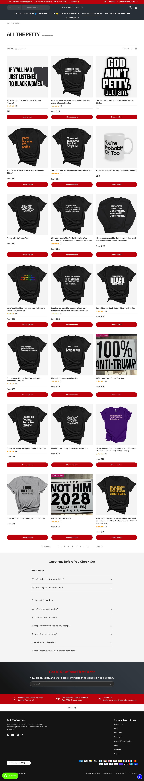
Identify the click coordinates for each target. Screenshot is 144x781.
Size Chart (118, 733)
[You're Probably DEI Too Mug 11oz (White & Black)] (116, 147)
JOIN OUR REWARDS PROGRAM (117, 14)
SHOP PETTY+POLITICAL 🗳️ (25, 14)
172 (88, 546)
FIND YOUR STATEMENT (70, 14)
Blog (116, 745)
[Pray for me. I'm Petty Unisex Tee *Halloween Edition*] (27, 147)
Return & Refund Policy (93, 773)
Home (8, 23)
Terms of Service (121, 773)
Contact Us (118, 724)
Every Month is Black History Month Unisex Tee (115, 308)
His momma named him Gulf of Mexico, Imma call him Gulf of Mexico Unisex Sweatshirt (116, 239)
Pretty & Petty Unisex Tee (17, 238)
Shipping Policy (107, 773)
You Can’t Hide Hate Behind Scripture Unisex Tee (71, 170)
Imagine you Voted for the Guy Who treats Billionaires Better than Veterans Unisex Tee (69, 309)
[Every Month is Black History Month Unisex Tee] (116, 284)
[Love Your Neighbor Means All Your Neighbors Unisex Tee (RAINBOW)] (27, 284)
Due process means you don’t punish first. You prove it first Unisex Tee (70, 101)
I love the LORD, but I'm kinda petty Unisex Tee (26, 518)
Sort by (10, 49)
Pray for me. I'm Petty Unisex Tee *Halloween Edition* (25, 171)
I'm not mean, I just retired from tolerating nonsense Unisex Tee (24, 379)
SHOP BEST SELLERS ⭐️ (48, 14)
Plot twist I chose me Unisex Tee (64, 378)
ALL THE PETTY (16, 23)
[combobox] (28, 7)
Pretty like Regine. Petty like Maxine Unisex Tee (26, 448)
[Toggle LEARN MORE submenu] (78, 18)
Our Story (118, 737)
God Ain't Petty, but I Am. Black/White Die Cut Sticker (115, 101)
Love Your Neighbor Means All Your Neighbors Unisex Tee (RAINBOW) (26, 309)
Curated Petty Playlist (122, 741)
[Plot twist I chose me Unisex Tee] (72, 354)
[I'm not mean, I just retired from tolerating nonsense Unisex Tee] (27, 354)
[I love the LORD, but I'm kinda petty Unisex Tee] (27, 494)
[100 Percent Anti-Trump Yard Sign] (116, 354)
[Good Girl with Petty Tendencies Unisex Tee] (72, 424)
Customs (117, 750)
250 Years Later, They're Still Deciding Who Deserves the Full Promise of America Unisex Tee (71, 239)
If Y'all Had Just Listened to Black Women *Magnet (24, 101)
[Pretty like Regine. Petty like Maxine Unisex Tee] (27, 424)
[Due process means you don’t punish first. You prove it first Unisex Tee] (72, 76)
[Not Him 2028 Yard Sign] (72, 494)
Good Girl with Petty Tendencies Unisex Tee (69, 448)
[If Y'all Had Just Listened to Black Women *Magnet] (27, 76)
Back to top (72, 708)
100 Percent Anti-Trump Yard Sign (110, 378)
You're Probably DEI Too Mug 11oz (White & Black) (116, 170)
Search (117, 754)
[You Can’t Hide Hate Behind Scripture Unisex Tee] (72, 147)
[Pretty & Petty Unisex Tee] (27, 214)
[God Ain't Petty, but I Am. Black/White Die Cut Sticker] (116, 76)
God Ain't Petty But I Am (19, 773)
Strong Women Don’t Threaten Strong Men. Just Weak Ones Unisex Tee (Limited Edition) (116, 449)
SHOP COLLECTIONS (90, 14)
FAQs (104, 2)
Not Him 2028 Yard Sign (61, 518)
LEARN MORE (70, 18)
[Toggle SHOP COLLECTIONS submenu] (101, 13)
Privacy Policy (133, 773)
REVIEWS (112, 2)
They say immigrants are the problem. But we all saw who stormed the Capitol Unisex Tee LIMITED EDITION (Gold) (116, 521)
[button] (136, 7)
